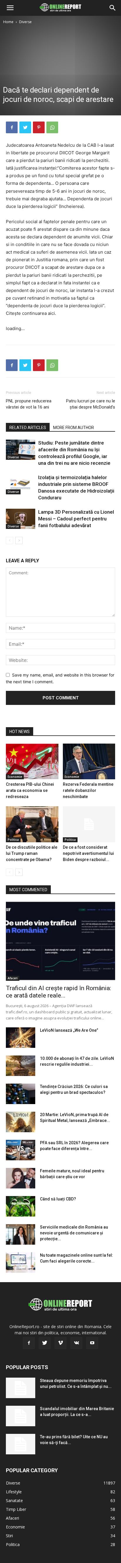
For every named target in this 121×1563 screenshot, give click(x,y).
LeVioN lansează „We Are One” (69, 1030)
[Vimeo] (60, 1343)
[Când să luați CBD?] (20, 1206)
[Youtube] (92, 1343)
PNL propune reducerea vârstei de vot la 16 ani (28, 404)
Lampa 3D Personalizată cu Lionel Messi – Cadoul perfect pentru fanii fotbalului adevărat (76, 518)
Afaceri (13, 978)
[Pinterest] (39, 127)
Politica (13, 840)
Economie (15, 777)
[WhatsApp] (52, 127)
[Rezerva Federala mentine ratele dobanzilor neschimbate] (89, 762)
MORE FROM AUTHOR (73, 427)
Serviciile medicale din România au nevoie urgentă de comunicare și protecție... (74, 1233)
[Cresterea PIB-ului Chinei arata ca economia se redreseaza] (32, 762)
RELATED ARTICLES (27, 427)
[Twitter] (25, 127)
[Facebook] (12, 127)
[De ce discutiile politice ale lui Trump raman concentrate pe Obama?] (32, 824)
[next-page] (19, 540)
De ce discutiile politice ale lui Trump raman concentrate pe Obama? (31, 853)
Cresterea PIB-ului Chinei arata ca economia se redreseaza (30, 790)
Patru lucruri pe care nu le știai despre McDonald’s (90, 404)
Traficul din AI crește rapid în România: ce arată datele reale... (58, 992)
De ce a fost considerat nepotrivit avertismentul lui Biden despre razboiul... (88, 853)
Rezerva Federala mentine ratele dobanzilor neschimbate (88, 790)
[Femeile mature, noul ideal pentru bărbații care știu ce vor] (20, 1178)
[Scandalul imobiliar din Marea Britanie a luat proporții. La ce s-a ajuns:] (20, 1416)
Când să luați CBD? (58, 1199)
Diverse (25, 21)
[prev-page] (9, 540)
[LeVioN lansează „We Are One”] (20, 1037)
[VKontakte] (76, 1343)
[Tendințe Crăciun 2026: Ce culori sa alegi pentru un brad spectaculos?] (20, 1094)
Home (8, 21)
